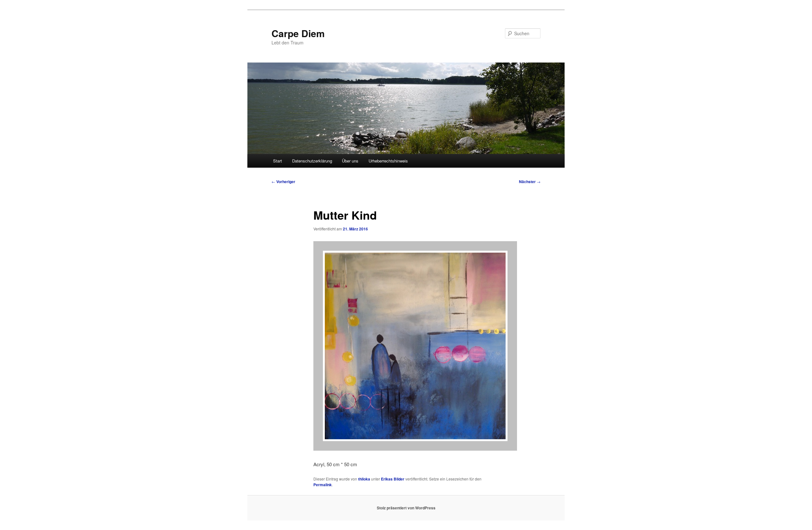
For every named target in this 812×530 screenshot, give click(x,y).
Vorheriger (283, 181)
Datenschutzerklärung (312, 161)
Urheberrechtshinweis (388, 161)
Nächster (529, 181)
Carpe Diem (298, 33)
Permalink (322, 484)
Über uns (350, 161)
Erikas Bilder (392, 479)
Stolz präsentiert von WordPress (406, 508)
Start (277, 161)
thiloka (364, 479)
